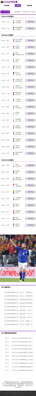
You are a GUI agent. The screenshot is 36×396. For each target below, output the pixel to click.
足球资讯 (17, 5)
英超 (7, 60)
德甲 (7, 40)
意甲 (7, 47)
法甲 (7, 53)
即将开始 (31, 21)
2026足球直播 (10, 2)
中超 (7, 21)
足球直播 (6, 5)
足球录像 (29, 5)
